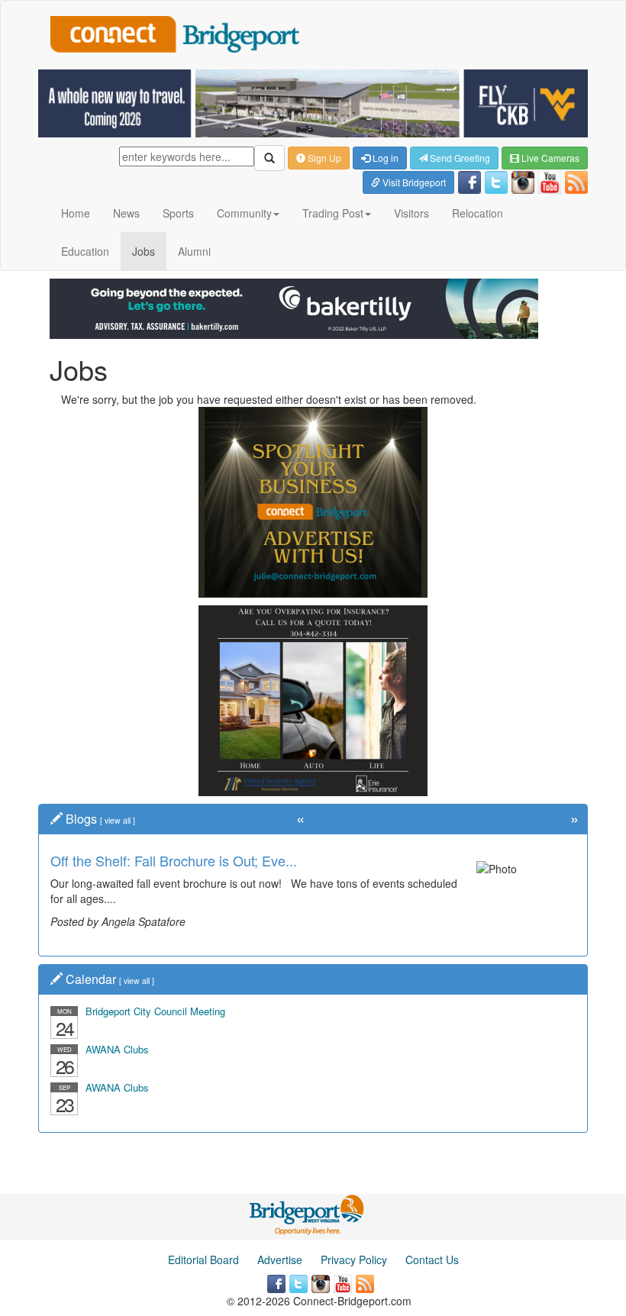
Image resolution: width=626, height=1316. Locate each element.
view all (118, 820)
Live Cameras (549, 157)
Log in (384, 157)
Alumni (194, 251)
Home (75, 213)
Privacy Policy (354, 1259)
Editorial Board (203, 1259)
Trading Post (332, 213)
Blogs (81, 818)
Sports (178, 213)
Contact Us (432, 1259)
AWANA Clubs (117, 1049)
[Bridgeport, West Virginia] (307, 1213)
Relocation (477, 213)
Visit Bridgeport (413, 182)
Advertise (279, 1259)
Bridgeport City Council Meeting (155, 1011)
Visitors (411, 213)
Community (244, 213)
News (126, 213)
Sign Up (323, 157)
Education (85, 251)
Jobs (143, 251)
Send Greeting (459, 157)
